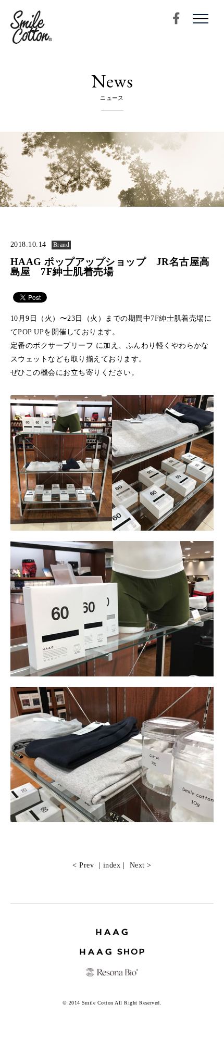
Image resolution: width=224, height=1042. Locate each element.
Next (137, 865)
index (111, 865)
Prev (86, 865)
